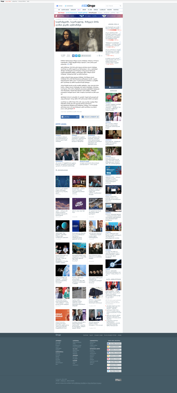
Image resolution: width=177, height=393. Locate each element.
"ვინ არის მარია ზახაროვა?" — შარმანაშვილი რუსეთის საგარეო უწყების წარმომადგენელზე (95, 230)
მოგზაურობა (92, 351)
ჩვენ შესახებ (85, 335)
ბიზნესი (74, 343)
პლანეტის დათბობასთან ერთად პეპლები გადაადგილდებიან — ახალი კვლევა (92, 156)
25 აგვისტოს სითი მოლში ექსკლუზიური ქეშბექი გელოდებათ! (95, 208)
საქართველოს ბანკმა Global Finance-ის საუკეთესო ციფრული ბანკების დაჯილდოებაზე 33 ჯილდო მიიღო (114, 311)
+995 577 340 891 (70, 380)
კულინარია (92, 355)
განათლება (58, 355)
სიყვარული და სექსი (94, 361)
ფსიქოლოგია (92, 342)
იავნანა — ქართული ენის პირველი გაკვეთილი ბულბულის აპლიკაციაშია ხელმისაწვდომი (62, 208)
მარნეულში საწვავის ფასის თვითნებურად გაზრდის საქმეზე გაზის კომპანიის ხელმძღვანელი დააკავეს (95, 185)
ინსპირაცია (92, 362)
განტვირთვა (14, 1)
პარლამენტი (58, 342)
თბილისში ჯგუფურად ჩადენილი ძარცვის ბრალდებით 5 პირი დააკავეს (95, 319)
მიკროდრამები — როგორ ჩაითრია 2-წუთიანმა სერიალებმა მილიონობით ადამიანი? (79, 185)
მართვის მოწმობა (22, 1)
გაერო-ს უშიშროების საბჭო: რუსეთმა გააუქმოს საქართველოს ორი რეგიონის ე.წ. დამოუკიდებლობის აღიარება (113, 230)
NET (79, 9)
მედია (57, 364)
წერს (68, 64)
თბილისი (57, 358)
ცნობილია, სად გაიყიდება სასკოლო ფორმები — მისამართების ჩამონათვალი (95, 297)
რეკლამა (116, 9)
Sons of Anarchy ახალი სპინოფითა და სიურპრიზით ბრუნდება (95, 252)
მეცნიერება (75, 353)
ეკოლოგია (58, 353)
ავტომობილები (93, 353)
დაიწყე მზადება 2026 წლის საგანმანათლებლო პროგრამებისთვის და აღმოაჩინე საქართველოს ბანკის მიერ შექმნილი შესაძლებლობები (113, 323)
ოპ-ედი (90, 9)
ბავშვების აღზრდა (93, 345)
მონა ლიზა (79, 111)
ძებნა (28, 1)
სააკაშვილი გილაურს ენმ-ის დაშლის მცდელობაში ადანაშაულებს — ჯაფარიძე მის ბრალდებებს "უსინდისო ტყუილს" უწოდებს (79, 319)
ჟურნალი (73, 9)
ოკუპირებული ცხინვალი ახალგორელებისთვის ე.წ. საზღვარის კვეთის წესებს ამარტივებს (64, 134)
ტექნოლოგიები (76, 350)
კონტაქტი (119, 335)
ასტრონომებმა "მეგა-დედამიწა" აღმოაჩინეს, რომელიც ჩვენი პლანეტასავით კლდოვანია (62, 230)
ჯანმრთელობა (94, 340)
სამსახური (92, 359)
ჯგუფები (60, 5)
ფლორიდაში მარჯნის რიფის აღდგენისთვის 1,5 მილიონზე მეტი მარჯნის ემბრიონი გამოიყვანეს (79, 252)
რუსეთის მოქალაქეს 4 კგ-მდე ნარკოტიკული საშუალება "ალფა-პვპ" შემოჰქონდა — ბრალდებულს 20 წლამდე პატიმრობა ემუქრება (62, 252)
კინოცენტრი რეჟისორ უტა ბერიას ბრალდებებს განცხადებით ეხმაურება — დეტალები (113, 307)
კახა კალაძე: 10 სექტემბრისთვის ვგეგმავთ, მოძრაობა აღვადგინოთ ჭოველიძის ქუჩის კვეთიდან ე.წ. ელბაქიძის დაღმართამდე (68, 157)
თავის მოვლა (92, 346)
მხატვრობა (81, 19)
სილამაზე (92, 350)
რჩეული (109, 9)
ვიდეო (84, 9)
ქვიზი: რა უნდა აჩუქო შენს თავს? (79, 208)
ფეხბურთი (75, 361)
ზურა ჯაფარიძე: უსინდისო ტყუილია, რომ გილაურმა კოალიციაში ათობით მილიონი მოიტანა (113, 120)
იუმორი (91, 358)
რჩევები (91, 364)
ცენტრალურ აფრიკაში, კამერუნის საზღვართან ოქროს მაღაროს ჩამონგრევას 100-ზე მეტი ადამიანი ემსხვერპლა (114, 317)
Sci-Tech (75, 348)
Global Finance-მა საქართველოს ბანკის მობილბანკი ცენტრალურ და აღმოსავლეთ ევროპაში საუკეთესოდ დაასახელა (62, 319)
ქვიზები (96, 9)
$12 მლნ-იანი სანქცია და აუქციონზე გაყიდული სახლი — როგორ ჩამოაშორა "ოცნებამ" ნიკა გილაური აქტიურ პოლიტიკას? (113, 249)
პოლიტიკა (100, 12)
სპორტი (75, 360)
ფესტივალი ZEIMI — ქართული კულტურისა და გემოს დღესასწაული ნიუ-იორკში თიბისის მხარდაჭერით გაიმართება (113, 175)
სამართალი (58, 361)
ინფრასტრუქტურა (59, 362)
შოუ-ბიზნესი (75, 358)
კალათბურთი (75, 365)
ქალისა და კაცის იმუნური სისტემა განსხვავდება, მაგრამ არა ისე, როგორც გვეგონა (62, 185)
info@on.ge (63, 380)
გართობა (92, 356)
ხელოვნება (75, 19)
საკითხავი (102, 9)
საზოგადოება (106, 12)
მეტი (118, 12)
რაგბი (74, 363)
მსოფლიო (58, 345)
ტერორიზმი (58, 343)
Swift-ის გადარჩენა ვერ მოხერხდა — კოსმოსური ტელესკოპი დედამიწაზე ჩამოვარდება (62, 274)
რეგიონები (58, 359)
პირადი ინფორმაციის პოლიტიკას (94, 383)
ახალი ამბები (8, 1)
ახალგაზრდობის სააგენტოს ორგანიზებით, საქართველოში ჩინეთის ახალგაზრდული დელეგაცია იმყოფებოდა (80, 134)
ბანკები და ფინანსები (77, 342)
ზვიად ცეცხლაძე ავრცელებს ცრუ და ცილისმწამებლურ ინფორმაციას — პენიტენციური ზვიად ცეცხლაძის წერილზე (79, 230)
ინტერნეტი (75, 351)
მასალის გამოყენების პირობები (110, 335)
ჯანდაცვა (57, 356)
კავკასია (57, 346)
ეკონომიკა (113, 12)
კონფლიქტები (58, 348)
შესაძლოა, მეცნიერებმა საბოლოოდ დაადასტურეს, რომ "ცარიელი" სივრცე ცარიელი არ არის (113, 267)
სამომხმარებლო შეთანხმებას (80, 383)
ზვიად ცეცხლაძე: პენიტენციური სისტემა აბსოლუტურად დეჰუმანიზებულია (113, 137)
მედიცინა (92, 343)
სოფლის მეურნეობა (77, 346)
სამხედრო (58, 349)
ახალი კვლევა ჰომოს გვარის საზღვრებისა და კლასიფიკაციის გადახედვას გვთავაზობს (95, 274)
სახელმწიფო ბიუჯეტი (77, 345)
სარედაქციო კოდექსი (98, 335)
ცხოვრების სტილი (95, 348)
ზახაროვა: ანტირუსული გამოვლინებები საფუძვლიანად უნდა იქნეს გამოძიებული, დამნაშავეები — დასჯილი (79, 274)
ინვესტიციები (69, 5)
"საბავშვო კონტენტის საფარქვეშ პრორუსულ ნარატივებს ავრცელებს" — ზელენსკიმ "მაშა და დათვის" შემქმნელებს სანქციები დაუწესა (113, 102)
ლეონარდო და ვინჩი (71, 111)
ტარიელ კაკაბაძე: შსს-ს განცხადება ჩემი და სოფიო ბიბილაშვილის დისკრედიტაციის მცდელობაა (113, 193)
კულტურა (70, 19)
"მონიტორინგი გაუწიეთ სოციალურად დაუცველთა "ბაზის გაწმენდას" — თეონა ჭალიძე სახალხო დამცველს (62, 297)
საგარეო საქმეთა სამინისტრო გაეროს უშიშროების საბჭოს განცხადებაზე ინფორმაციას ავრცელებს (79, 297)
